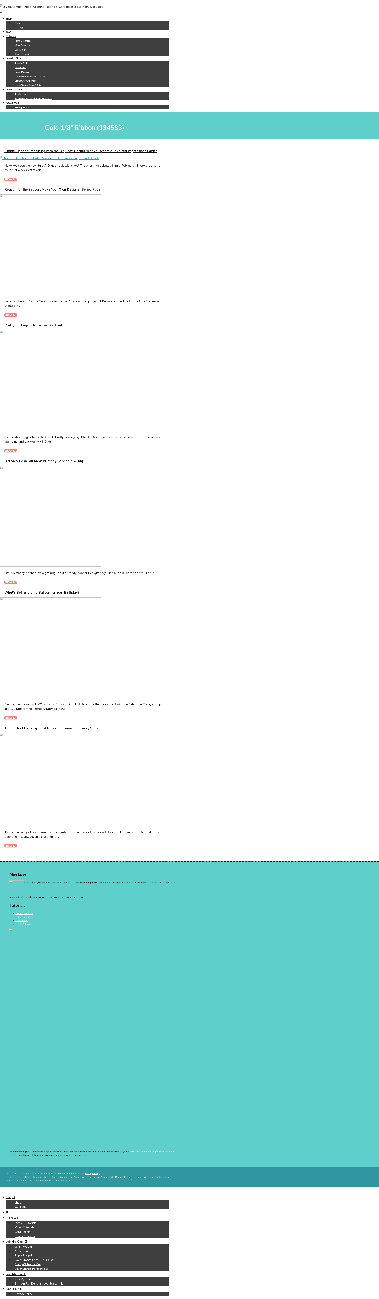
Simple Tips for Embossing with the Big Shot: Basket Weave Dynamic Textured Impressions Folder (80, 151)
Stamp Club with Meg (25, 80)
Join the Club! (14, 58)
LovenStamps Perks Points (28, 85)
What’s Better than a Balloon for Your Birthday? (41, 592)
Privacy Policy (22, 107)
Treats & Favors (23, 54)
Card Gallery (21, 49)
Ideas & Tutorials (23, 40)
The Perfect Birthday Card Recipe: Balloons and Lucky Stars (51, 728)
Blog (8, 31)
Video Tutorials (22, 45)
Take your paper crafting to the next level (152, 1151)
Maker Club (20, 67)
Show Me (10, 179)
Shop (9, 18)
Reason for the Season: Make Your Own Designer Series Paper (53, 189)
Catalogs (19, 27)
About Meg (12, 102)
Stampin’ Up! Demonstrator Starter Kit (33, 98)
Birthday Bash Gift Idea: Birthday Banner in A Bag (43, 461)
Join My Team (14, 89)
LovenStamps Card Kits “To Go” (30, 76)
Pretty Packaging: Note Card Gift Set (33, 325)
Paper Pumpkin (22, 71)
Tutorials (11, 36)
